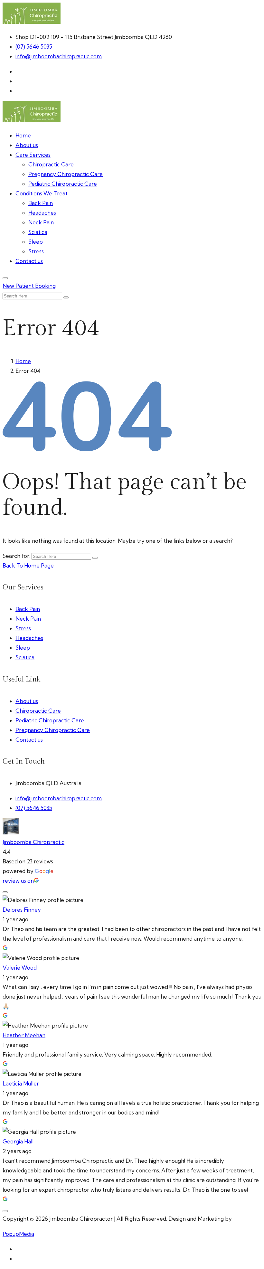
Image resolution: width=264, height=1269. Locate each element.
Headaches (42, 212)
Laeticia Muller (21, 1083)
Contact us (29, 261)
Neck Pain (41, 222)
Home (23, 135)
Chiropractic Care (51, 164)
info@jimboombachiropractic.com (58, 56)
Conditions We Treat (41, 193)
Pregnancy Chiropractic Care (65, 174)
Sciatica (37, 232)
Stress (36, 251)
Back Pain (40, 203)
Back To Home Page (28, 565)
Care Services (33, 154)
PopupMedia (18, 1233)
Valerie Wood (20, 967)
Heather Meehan (24, 1035)
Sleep (35, 241)
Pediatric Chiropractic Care (62, 183)
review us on (18, 880)
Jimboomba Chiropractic (33, 842)
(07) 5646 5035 (33, 46)
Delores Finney (22, 909)
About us (26, 145)
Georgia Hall (18, 1141)
